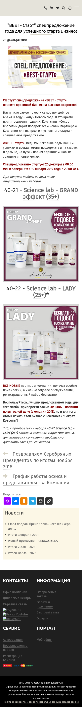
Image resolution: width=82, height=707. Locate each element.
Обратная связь (15, 604)
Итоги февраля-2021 (23, 535)
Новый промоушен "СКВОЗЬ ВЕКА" (33, 541)
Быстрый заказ (48, 612)
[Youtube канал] (15, 614)
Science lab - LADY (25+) (51, 292)
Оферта (42, 618)
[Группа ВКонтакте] (12, 610)
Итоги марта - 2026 (22, 553)
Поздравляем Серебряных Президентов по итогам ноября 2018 (38, 460)
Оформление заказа (47, 594)
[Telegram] (11, 619)
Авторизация (13, 640)
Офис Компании (15, 592)
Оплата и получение (45, 604)
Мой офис (44, 640)
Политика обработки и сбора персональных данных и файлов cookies (41, 701)
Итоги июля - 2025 (21, 547)
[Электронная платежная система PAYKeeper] (18, 665)
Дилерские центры (17, 598)
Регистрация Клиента (12, 658)
